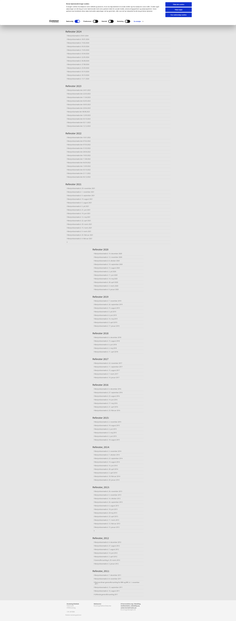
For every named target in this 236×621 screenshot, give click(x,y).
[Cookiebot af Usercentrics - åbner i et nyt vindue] (54, 21)
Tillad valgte (178, 9)
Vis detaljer (137, 21)
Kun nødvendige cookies (179, 15)
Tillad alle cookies (178, 4)
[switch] (95, 21)
